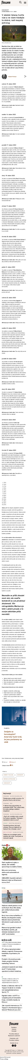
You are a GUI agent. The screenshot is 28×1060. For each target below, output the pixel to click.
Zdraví (5, 823)
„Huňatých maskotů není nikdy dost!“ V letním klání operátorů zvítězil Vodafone (12, 969)
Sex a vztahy (7, 832)
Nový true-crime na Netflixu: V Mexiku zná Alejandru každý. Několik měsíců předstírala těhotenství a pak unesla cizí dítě (12, 920)
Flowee (7, 3)
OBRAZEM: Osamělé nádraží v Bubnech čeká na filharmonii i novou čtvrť (12, 880)
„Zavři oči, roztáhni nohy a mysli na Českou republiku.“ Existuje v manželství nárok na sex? (13, 818)
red (11, 803)
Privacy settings (4, 1059)
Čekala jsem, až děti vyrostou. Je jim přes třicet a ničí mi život (13, 799)
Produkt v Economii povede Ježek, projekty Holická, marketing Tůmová (11, 961)
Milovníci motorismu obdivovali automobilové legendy (10, 872)
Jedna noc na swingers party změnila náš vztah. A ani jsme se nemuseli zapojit (13, 836)
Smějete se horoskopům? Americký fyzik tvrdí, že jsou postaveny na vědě (13, 736)
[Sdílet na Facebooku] (10, 765)
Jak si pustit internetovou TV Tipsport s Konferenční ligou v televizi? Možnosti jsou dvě (12, 1008)
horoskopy (7, 783)
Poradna (6, 796)
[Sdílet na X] (12, 765)
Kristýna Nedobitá (15, 823)
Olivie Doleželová (16, 796)
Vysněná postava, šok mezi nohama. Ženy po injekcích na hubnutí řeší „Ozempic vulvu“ (12, 827)
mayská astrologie (9, 779)
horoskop (20, 775)
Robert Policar (8, 775)
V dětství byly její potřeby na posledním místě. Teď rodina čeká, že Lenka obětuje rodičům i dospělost (13, 808)
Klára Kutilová (18, 832)
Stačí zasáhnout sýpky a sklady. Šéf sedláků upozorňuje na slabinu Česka (12, 864)
